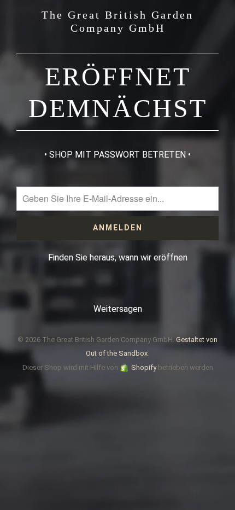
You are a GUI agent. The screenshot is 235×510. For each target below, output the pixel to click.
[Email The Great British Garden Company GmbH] (149, 287)
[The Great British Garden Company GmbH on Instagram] (128, 287)
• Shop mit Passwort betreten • (117, 154)
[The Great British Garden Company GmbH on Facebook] (84, 287)
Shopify (143, 367)
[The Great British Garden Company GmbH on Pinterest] (106, 287)
